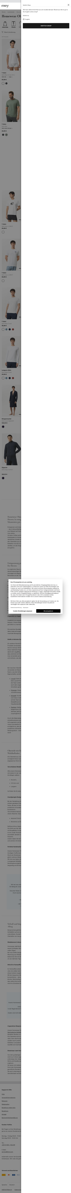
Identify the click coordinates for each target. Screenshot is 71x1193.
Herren (4, 12)
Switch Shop (46, 26)
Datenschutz (18, 1190)
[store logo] (5, 6)
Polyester (14, 690)
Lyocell (13, 678)
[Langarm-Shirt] (12, 352)
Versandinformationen (8, 1097)
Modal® (13, 696)
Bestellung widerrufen (8, 1108)
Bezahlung (5, 1111)
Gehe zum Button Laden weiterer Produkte (6, 45)
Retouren (4, 1101)
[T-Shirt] (12, 55)
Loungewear (11, 12)
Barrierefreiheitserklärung (10, 1118)
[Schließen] (68, 5)
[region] (12, 55)
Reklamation (5, 1104)
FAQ (3, 1094)
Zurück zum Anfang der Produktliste (16, 499)
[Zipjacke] (12, 449)
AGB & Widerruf (7, 1190)
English (27, 19)
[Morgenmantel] (12, 401)
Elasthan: (13, 707)
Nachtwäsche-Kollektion (15, 1032)
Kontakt (4, 1114)
